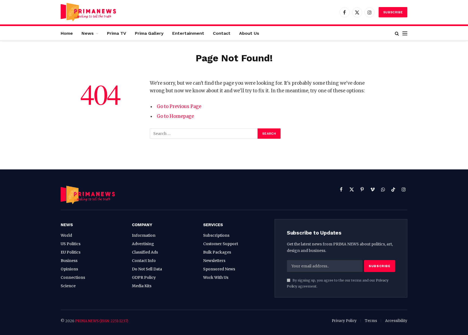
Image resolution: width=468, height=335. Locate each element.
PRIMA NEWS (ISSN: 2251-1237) (101, 321)
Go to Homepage (175, 116)
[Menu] (404, 33)
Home (67, 33)
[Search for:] (204, 133)
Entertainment (188, 33)
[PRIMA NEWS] (88, 12)
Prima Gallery (149, 33)
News (88, 33)
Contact (221, 33)
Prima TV (116, 33)
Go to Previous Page (179, 106)
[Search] (397, 33)
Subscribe (393, 12)
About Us (249, 33)
